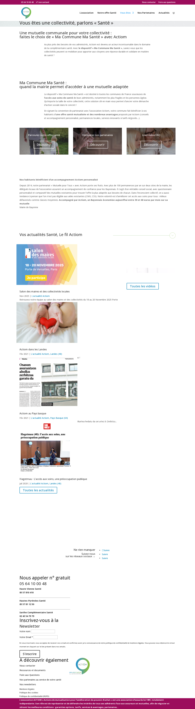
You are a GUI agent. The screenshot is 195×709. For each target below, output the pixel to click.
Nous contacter (149, 2)
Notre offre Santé (107, 13)
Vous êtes (125, 13)
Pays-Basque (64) (59, 417)
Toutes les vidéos (142, 286)
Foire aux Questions (30, 674)
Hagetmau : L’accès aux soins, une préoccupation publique (53, 479)
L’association (87, 13)
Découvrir (44, 145)
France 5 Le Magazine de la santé (149, 276)
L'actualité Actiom (41, 296)
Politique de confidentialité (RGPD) (34, 696)
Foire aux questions (167, 2)
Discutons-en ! (33, 538)
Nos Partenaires (146, 13)
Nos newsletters (28, 684)
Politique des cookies (29, 692)
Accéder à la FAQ (113, 534)
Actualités (164, 13)
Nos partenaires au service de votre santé (40, 679)
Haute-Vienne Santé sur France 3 (146, 263)
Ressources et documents (33, 670)
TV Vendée (135, 269)
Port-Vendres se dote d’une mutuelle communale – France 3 (149, 252)
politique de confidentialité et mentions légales (125, 643)
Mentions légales (27, 689)
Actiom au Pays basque (33, 413)
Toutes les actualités (38, 490)
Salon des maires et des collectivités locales (45, 291)
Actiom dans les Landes (33, 349)
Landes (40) (56, 353)
